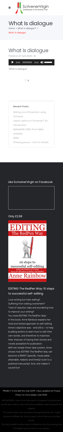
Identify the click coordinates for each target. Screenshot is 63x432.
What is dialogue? (27, 28)
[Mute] (41, 62)
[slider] (48, 62)
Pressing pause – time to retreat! (30, 142)
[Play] (12, 62)
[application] (31, 62)
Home (12, 28)
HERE (44, 395)
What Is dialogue (28, 50)
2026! (16, 138)
